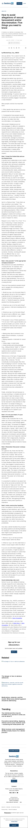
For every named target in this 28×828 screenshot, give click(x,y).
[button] (3, 3)
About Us (4, 807)
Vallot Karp (16, 623)
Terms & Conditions (12, 809)
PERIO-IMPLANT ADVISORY (12, 802)
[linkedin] (11, 48)
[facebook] (9, 48)
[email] (19, 48)
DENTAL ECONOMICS (14, 800)
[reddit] (16, 48)
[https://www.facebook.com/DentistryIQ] (10, 792)
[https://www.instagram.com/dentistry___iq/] (12, 792)
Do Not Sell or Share (15, 807)
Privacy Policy (5, 809)
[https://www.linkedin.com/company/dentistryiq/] (13, 792)
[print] (25, 48)
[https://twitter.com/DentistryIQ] (15, 792)
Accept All (14, 825)
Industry (4, 11)
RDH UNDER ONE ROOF (14, 799)
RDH (21, 802)
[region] (14, 822)
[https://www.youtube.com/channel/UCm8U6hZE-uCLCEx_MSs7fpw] (17, 792)
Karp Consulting (17, 618)
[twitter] (14, 48)
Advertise (8, 807)
